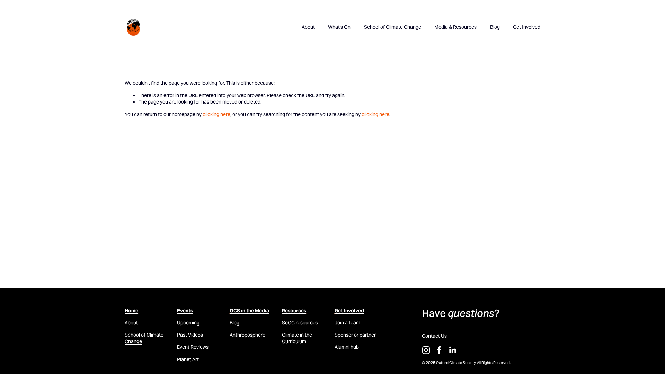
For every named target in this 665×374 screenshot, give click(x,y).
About (308, 27)
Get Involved (526, 27)
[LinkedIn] (452, 350)
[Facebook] (439, 350)
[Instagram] (426, 350)
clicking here (216, 114)
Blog (495, 27)
